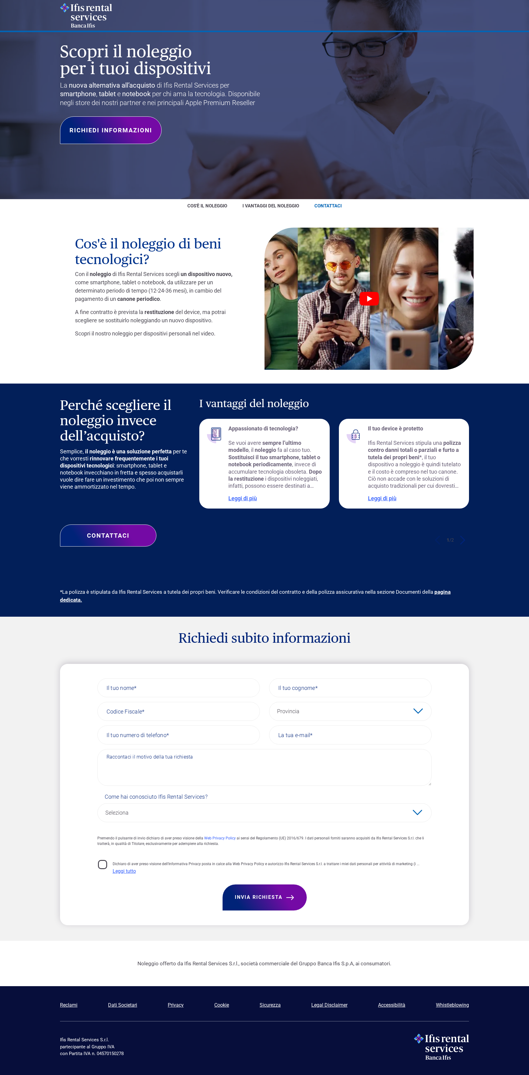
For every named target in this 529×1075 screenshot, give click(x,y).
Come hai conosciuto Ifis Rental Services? (156, 796)
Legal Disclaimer (329, 1005)
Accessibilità (391, 1005)
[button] (462, 540)
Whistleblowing (452, 1005)
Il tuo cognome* (298, 687)
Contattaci (108, 535)
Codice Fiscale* (126, 711)
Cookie (221, 1005)
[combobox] (350, 711)
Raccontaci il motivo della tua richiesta (150, 757)
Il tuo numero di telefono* (138, 735)
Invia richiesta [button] (259, 897)
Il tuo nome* (122, 687)
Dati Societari (122, 1005)
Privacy (176, 1005)
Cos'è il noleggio (207, 206)
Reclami (68, 1005)
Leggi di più (242, 498)
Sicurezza (270, 1005)
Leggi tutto (124, 871)
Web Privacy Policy (220, 838)
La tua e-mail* (295, 735)
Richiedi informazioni (110, 130)
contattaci (328, 206)
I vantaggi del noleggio (270, 206)
